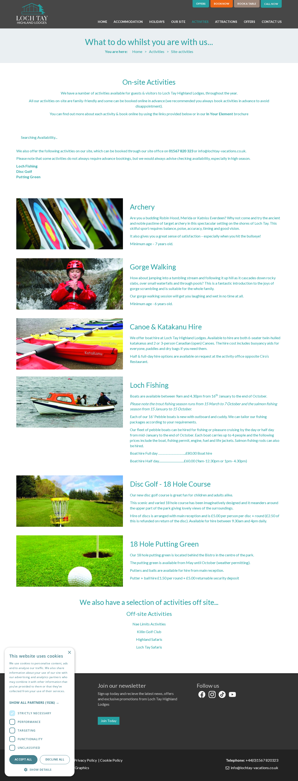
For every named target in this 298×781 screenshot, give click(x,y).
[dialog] (39, 712)
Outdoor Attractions (108, 71)
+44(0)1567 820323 (262, 760)
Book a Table (246, 3)
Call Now (271, 3)
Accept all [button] (23, 759)
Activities (156, 51)
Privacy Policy (86, 760)
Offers (201, 3)
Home (137, 51)
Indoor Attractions (37, 71)
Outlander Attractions (177, 71)
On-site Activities (149, 82)
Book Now (221, 3)
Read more (16, 696)
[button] (39, 702)
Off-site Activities (149, 613)
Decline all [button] (54, 759)
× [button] (69, 652)
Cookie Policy (111, 760)
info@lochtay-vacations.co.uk (222, 151)
